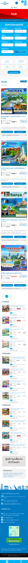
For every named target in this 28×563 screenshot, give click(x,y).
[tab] (14, 134)
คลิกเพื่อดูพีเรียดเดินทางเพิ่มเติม (13, 314)
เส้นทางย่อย (17, 28)
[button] (14, 7)
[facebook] (22, 1)
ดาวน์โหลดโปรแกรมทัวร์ (7, 132)
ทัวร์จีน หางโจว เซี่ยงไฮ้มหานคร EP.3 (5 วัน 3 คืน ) (17, 341)
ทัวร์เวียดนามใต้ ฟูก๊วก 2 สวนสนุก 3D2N (17, 330)
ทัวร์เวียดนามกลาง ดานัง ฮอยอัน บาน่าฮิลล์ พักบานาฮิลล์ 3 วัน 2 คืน (17, 369)
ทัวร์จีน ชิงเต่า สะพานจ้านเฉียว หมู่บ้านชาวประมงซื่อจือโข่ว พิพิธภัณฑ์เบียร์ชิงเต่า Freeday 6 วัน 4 (18, 358)
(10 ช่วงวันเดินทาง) (10, 288)
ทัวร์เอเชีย (15, 20)
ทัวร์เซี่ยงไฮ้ (10, 476)
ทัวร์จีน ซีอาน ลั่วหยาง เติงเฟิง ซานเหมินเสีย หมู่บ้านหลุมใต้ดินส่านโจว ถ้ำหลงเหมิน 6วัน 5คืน (18, 445)
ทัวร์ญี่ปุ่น (15, 473)
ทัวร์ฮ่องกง (15, 475)
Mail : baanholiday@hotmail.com (11, 520)
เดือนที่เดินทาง (5, 48)
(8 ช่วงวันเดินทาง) (10, 135)
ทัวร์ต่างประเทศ (8, 20)
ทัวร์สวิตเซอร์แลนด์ (7, 475)
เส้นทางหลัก (4, 28)
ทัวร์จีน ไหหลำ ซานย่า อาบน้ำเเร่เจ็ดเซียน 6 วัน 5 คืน (13, 169)
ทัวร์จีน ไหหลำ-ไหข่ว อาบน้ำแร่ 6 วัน (11, 273)
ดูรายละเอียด (20, 132)
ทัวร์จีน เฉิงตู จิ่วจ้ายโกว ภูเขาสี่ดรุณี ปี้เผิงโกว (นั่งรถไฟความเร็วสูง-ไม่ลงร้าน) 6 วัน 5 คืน (18, 422)
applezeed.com (16, 556)
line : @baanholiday (8, 517)
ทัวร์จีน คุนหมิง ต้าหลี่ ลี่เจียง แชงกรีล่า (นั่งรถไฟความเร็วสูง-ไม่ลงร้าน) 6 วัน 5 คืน (17, 433)
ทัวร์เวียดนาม (13, 550)
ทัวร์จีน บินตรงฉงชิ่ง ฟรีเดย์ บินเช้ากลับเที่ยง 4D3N (17, 318)
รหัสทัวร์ (3, 35)
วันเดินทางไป (4, 42)
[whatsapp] (21, 562)
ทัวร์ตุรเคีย (20, 473)
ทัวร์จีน (19, 20)
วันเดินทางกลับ (18, 42)
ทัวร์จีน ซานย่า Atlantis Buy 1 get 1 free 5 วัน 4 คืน (14, 221)
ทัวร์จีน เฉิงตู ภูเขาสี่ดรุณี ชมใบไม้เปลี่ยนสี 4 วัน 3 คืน (17, 409)
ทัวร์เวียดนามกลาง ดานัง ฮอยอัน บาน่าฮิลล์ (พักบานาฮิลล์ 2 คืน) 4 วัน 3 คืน (17, 306)
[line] (25, 1)
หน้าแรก (2, 20)
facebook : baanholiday (9, 522)
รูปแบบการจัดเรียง (23, 81)
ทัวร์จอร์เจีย (6, 473)
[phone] (16, 3)
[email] (25, 4)
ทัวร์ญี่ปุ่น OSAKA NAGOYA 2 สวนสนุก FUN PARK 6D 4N (17, 381)
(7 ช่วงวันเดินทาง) (10, 240)
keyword (17, 35)
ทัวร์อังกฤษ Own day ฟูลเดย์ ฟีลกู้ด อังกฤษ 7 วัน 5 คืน (17, 393)
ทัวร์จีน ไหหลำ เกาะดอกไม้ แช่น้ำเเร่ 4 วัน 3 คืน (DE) (13, 117)
